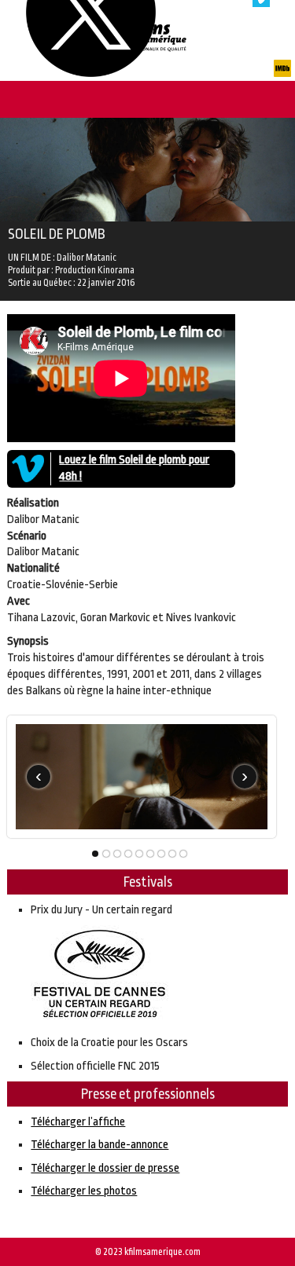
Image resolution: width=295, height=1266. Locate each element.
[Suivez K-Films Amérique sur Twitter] (91, 73)
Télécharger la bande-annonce (99, 1144)
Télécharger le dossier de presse (105, 1168)
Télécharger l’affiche (78, 1122)
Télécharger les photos (84, 1191)
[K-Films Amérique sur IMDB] (282, 73)
